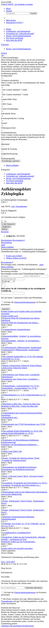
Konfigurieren (28, 626)
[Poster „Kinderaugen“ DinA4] (14, 501)
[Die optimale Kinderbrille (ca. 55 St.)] (17, 356)
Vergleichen (6, 227)
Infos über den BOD (14, 183)
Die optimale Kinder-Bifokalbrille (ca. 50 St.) (21, 432)
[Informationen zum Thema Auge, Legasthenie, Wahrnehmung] (24, 377)
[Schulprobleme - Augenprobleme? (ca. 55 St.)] (20, 386)
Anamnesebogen (23, 329)
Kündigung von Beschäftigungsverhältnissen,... (20, 445)
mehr (3, 245)
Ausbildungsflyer (24, 533)
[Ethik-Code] (7, 451)
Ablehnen (5, 626)
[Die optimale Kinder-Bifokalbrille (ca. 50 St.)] (20, 431)
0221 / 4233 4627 (8, 562)
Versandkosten (7, 601)
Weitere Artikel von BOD (16, 258)
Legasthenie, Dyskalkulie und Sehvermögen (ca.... (21, 485)
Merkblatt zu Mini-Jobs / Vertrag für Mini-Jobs (19, 406)
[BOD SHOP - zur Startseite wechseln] (17, 4)
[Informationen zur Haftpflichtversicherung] (18, 467)
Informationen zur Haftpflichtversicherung (17, 469)
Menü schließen (12, 165)
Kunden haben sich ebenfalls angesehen (17, 548)
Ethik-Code (17, 451)
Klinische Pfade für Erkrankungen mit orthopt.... (20, 323)
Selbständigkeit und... (9, 417)
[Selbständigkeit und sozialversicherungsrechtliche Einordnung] (24, 415)
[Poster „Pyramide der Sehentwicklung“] (18, 458)
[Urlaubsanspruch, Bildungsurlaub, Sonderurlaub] (21, 347)
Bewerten (5, 232)
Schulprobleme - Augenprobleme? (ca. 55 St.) (19, 388)
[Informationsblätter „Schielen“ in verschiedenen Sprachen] (24, 338)
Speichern (5, 309)
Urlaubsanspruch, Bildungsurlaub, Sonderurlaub (20, 350)
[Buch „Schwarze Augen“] (12, 476)
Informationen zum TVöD (34, 424)
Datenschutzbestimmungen (25, 302)
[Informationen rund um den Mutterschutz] (18, 492)
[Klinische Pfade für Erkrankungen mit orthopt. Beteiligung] (24, 320)
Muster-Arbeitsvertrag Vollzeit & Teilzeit (21, 366)
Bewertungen (18, 240)
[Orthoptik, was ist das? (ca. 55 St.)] (16, 524)
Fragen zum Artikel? (14, 256)
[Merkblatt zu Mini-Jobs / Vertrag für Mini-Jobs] (20, 404)
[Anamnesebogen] (9, 329)
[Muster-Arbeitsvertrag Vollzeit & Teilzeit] (18, 365)
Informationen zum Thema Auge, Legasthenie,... (20, 379)
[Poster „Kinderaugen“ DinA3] (14, 510)
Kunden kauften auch (9, 311)
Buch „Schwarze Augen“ (34, 476)
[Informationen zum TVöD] (12, 424)
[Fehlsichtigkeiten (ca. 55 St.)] (13, 395)
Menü (8, 9)
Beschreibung (6, 240)
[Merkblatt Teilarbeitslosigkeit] (14, 517)
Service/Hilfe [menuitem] (6, 2)
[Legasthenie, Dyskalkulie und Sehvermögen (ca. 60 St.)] (24, 483)
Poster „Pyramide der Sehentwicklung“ (20, 459)
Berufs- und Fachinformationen (18, 178)
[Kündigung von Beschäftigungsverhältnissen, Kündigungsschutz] (24, 442)
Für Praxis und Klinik (14, 181)
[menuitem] (27, 9)
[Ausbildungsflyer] (9, 533)
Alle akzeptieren (16, 626)
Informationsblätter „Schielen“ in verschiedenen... (20, 341)
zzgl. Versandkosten (19, 206)
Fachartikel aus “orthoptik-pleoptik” (20, 176)
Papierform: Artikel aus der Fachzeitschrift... (18, 542)
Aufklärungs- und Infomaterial (18, 174)
